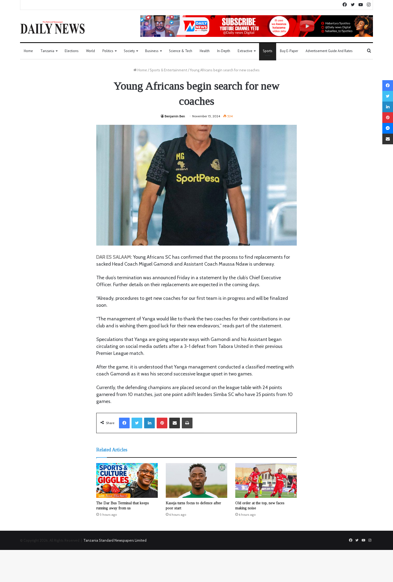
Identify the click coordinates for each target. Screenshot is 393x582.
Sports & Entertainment (168, 70)
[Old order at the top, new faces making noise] (266, 480)
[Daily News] (52, 27)
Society (129, 51)
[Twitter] (137, 423)
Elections (72, 51)
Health (205, 51)
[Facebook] (124, 423)
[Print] (187, 423)
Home (28, 51)
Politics (107, 51)
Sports (267, 51)
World (90, 51)
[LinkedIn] (149, 423)
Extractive (245, 51)
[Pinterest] (162, 423)
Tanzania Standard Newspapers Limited (115, 540)
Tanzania (47, 51)
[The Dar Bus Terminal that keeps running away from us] (127, 480)
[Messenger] (387, 128)
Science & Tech (180, 51)
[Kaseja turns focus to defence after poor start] (196, 480)
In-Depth (223, 51)
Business (152, 51)
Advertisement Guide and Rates (329, 51)
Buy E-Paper (289, 51)
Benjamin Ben (175, 116)
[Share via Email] (174, 423)
